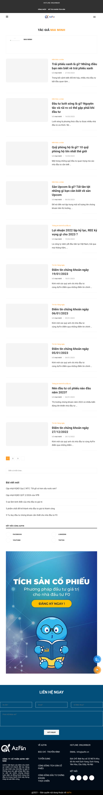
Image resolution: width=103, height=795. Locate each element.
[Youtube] (53, 6)
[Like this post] (69, 87)
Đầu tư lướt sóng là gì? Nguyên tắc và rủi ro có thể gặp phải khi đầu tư (73, 108)
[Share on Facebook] (72, 87)
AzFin (68, 792)
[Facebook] (46, 6)
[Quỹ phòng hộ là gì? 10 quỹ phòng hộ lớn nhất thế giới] (27, 153)
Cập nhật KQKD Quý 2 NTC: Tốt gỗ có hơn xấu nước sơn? (31, 488)
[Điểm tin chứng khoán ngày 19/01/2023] (27, 276)
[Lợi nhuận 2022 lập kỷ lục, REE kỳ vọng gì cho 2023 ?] (27, 237)
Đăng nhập (42, 9)
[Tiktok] (56, 6)
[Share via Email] (80, 87)
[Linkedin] (49, 6)
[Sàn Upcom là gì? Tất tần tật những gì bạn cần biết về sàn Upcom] (27, 193)
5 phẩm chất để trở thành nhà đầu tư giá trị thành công (30, 508)
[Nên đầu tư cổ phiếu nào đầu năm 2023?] (27, 395)
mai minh (28, 39)
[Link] (91, 777)
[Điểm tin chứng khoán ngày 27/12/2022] (27, 434)
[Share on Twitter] (74, 87)
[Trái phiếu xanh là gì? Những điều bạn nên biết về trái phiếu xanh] (27, 70)
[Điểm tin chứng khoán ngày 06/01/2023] (27, 316)
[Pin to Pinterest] (77, 87)
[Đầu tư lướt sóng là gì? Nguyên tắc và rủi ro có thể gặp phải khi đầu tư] (27, 110)
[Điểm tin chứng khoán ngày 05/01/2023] (27, 355)
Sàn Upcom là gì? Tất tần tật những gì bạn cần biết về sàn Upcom (71, 191)
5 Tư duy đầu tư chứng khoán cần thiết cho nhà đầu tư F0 (31, 515)
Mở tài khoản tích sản (56, 9)
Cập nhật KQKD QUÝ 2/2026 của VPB (22, 495)
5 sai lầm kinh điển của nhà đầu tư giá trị (24, 502)
